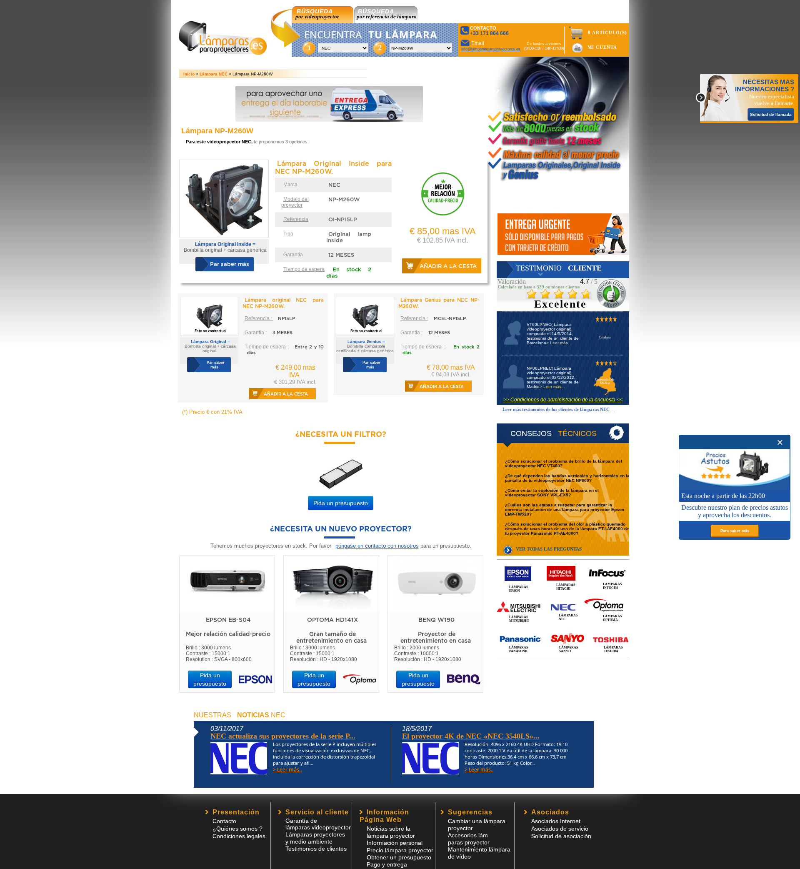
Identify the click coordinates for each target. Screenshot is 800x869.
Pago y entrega (387, 864)
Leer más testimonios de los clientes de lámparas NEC (556, 409)
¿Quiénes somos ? (237, 828)
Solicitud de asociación (561, 836)
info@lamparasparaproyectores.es (490, 49)
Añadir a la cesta (448, 266)
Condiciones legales (238, 836)
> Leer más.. (287, 769)
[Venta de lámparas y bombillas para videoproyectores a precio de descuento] (223, 52)
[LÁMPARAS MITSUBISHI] (563, 597)
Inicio (189, 74)
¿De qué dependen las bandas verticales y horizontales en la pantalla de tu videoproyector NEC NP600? (567, 478)
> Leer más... (559, 343)
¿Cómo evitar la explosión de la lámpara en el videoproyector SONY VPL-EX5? (552, 492)
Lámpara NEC (214, 74)
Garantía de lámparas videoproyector (318, 824)
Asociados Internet (555, 821)
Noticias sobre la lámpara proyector (391, 832)
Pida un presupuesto (340, 503)
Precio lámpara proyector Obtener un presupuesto (400, 854)
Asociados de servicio (559, 828)
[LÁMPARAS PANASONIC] (563, 630)
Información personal (394, 842)
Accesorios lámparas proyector (469, 839)
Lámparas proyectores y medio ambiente (315, 838)
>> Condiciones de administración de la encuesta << (562, 400)
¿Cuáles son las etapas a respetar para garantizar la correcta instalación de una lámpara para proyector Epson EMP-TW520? (564, 509)
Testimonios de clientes (316, 848)
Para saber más (734, 531)
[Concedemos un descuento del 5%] (563, 234)
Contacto (224, 821)
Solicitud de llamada (771, 114)
